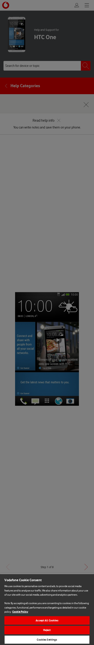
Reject (47, 630)
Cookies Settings (47, 639)
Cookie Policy (20, 611)
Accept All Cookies (47, 620)
